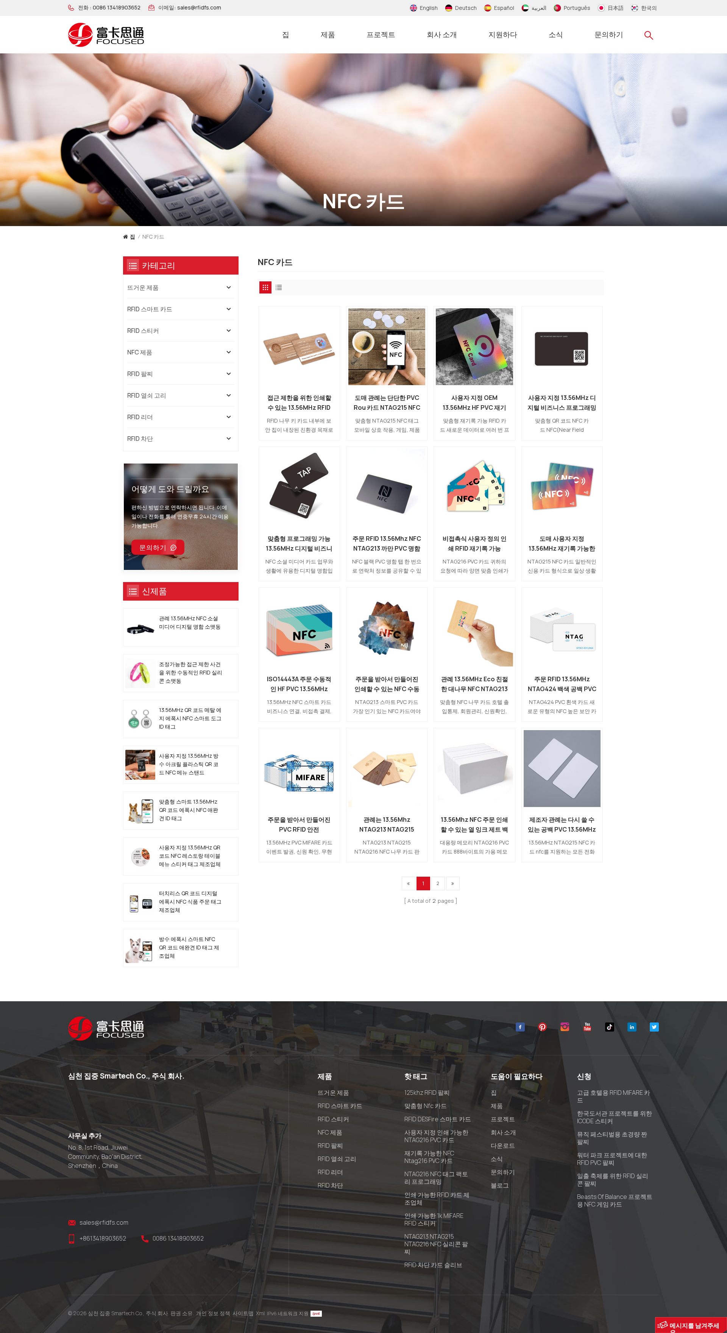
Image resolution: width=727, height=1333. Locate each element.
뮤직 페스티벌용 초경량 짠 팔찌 (612, 1138)
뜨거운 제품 (143, 287)
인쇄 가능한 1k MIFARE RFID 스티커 (433, 1219)
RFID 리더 (140, 417)
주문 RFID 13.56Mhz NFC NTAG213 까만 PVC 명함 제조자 (387, 543)
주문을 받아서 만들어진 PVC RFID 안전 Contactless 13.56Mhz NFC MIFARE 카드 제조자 (299, 824)
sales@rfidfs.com (199, 8)
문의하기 (608, 34)
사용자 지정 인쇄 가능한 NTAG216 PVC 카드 (436, 1136)
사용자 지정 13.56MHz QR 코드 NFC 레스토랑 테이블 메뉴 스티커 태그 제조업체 (190, 856)
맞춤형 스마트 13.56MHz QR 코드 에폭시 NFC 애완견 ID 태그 (188, 810)
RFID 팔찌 (140, 374)
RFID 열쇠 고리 (146, 395)
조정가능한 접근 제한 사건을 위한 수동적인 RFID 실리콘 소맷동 (190, 672)
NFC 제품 (139, 352)
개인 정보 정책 (213, 1313)
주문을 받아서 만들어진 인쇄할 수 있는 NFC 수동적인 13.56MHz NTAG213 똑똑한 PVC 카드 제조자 (386, 684)
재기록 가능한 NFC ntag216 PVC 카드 (429, 1156)
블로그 (500, 1185)
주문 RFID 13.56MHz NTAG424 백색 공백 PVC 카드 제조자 (562, 684)
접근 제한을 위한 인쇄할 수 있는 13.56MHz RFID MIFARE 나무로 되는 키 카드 (299, 402)
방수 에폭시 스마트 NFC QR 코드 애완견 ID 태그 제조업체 (189, 947)
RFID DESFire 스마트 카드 (437, 1119)
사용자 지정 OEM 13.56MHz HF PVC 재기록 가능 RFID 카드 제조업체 (475, 402)
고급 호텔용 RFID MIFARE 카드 (613, 1096)
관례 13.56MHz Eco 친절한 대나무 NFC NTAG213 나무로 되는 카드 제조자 (474, 684)
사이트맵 (243, 1313)
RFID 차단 (140, 438)
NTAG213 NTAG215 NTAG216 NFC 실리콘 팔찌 (436, 1244)
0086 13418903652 (116, 8)
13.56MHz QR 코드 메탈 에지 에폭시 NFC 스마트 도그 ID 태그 (190, 718)
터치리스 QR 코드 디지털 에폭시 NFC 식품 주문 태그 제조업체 (190, 901)
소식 (556, 34)
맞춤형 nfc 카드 (425, 1106)
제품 (328, 34)
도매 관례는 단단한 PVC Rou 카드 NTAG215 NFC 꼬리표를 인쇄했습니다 (387, 402)
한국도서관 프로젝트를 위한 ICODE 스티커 (614, 1117)
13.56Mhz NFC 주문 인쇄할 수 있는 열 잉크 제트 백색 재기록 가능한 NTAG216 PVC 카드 (474, 824)
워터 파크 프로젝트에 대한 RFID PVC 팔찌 (612, 1158)
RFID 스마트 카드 (149, 309)
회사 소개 (442, 34)
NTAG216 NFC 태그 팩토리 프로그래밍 (436, 1177)
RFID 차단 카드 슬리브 (433, 1265)
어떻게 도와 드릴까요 (170, 489)
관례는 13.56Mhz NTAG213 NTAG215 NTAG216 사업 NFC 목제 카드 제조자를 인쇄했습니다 (387, 824)
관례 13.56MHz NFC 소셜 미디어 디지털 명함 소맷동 (190, 622)
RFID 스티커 (143, 330)
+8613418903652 (103, 1238)
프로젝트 (381, 34)
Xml (260, 1313)
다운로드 (503, 1145)
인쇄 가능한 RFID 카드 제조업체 (437, 1198)
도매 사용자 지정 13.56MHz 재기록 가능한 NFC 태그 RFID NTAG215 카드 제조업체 (562, 543)
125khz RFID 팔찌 (427, 1092)
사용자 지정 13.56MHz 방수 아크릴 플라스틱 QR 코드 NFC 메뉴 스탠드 (188, 764)
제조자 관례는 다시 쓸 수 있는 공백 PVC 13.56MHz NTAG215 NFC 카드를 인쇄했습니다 (562, 824)
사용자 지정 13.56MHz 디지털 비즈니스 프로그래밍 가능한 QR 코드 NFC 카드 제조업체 (561, 402)
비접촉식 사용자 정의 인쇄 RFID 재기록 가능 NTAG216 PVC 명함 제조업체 (474, 543)
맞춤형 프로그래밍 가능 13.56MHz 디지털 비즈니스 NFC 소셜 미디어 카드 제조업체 (299, 543)
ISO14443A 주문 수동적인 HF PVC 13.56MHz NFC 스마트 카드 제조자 (299, 684)
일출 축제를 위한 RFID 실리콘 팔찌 (612, 1179)
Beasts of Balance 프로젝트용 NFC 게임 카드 (614, 1200)
